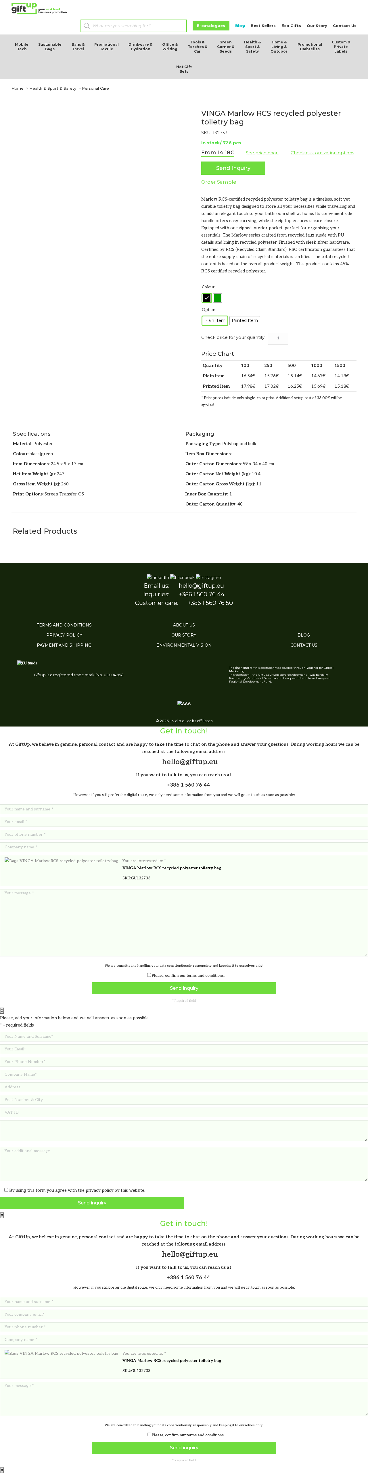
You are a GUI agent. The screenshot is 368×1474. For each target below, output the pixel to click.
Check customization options (322, 152)
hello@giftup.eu (201, 585)
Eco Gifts (291, 25)
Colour (208, 287)
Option (208, 309)
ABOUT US (184, 625)
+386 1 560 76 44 (202, 594)
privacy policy (100, 1190)
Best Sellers (263, 25)
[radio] (206, 298)
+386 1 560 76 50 (210, 602)
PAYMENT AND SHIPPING (64, 645)
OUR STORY (183, 635)
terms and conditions (205, 975)
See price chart (262, 152)
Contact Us (344, 25)
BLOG (304, 635)
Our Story (317, 25)
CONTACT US (303, 645)
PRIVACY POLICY (64, 635)
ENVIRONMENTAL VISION (184, 645)
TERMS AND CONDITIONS (64, 625)
